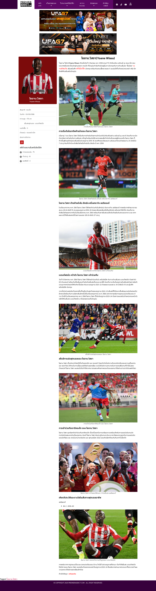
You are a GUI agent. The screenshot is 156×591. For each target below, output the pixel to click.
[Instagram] (22, 142)
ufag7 (85, 586)
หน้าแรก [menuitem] (39, 4)
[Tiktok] (121, 4)
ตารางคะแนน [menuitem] (82, 4)
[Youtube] (126, 4)
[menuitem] (51, 4)
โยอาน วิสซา (12, 579)
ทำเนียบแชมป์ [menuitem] (105, 4)
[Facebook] (117, 4)
